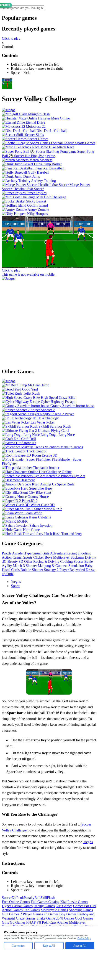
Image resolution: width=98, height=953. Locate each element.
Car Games (31, 910)
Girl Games (64, 906)
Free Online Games (16, 902)
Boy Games (67, 914)
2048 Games (65, 918)
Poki (45, 922)
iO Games (51, 914)
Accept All (79, 945)
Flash (51, 898)
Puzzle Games (77, 902)
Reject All (49, 945)
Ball (37, 898)
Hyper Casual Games (17, 906)
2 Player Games (31, 914)
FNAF (31, 922)
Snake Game (45, 918)
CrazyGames (58, 922)
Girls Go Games (13, 922)
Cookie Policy (84, 938)
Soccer (7, 898)
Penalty (29, 898)
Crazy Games (26, 918)
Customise (18, 945)
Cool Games (84, 918)
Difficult (18, 898)
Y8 (38, 922)
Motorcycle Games (54, 910)
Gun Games (10, 914)
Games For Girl (84, 906)
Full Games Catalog (45, 902)
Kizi (63, 902)
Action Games (12, 910)
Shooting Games (81, 910)
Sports (15, 586)
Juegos (16, 582)
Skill (43, 898)
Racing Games (44, 906)
